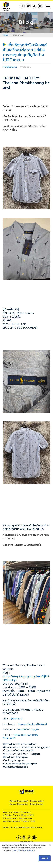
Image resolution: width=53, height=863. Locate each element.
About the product (19, 800)
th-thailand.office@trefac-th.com (26, 827)
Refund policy (36, 804)
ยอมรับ (44, 858)
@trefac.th (16, 719)
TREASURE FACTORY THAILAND (20, 736)
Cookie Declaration (19, 804)
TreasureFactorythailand (33, 724)
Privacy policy (37, 800)
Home (5, 35)
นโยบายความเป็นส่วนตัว (24, 850)
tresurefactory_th (28, 729)
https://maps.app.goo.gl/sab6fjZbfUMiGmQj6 (26, 678)
